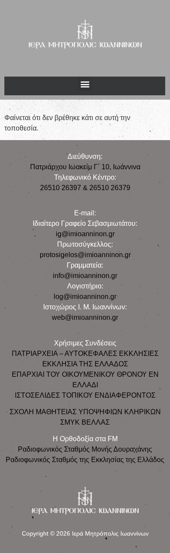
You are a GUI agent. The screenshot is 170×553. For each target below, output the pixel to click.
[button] (85, 84)
